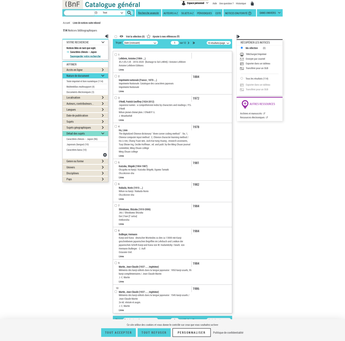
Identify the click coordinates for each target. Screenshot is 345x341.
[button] (96, 12)
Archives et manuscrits (251, 113)
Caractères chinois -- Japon (82, 139)
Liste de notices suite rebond (86, 22)
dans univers (268, 14)
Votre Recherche (77, 42)
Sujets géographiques (78, 127)
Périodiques (204, 13)
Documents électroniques (80, 92)
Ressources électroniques (252, 117)
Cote (218, 13)
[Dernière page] (194, 43)
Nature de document (77, 76)
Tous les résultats (254, 78)
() (166, 36)
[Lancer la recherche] (129, 13)
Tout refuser (154, 333)
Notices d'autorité (236, 13)
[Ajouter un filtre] (105, 155)
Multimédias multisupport (80, 86)
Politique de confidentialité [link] (228, 333)
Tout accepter (118, 333)
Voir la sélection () (135, 36)
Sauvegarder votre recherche (85, 56)
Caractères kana (76, 149)
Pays (69, 179)
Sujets (70, 122)
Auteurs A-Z (171, 13)
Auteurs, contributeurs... (80, 104)
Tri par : (119, 42)
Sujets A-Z (187, 13)
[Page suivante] (188, 43)
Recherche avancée (148, 13)
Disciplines (72, 173)
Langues (71, 110)
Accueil (66, 22)
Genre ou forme (75, 161)
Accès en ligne (74, 70)
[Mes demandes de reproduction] (252, 3)
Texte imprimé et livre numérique (84, 81)
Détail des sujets (75, 133)
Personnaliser (192, 333)
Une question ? (226, 3)
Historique (241, 3)
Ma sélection (252, 48)
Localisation (73, 97)
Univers (70, 167)
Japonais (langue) (77, 144)
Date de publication (77, 115)
